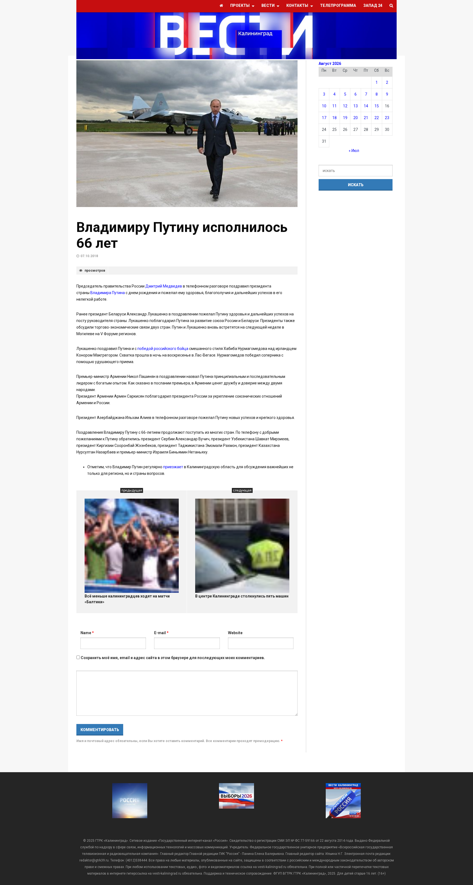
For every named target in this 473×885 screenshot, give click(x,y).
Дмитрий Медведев (163, 286)
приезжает (173, 467)
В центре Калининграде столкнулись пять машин (242, 596)
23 (387, 118)
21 (366, 118)
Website (235, 633)
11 (334, 106)
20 (355, 118)
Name (87, 633)
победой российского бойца (162, 348)
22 (376, 118)
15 (376, 106)
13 (355, 106)
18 (334, 118)
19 (345, 118)
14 (366, 106)
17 (324, 118)
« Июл (354, 150)
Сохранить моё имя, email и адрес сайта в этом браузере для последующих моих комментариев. (173, 658)
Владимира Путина (107, 293)
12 (345, 106)
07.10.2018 (89, 256)
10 (324, 106)
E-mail (161, 633)
